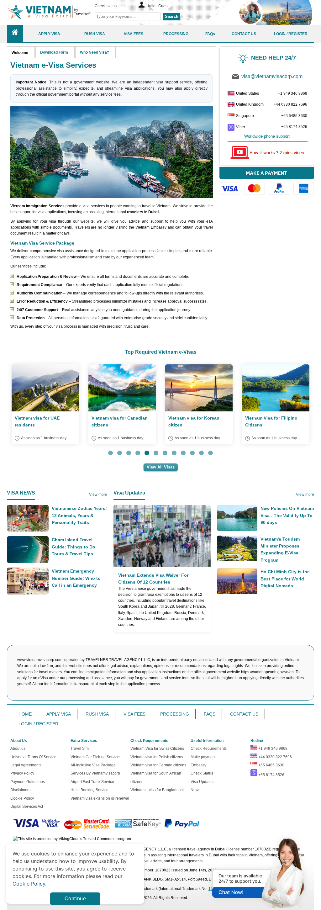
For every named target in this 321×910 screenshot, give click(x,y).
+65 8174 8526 (294, 126)
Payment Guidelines (27, 782)
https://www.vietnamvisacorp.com (49, 12)
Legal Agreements (25, 765)
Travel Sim (80, 748)
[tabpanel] (45, 404)
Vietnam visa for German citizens (158, 765)
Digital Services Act (26, 806)
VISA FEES (134, 714)
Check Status (202, 773)
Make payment (203, 757)
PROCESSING (174, 714)
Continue (75, 898)
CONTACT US (244, 714)
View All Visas (161, 467)
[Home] (15, 33)
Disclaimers (20, 790)
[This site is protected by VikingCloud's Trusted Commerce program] (72, 839)
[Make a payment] (266, 184)
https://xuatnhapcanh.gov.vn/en (267, 672)
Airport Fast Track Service (92, 782)
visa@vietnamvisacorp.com (272, 76)
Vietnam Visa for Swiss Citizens (157, 748)
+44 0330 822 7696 (290, 104)
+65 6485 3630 (294, 116)
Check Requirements (209, 748)
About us (17, 748)
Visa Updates (202, 782)
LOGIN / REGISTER (38, 723)
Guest (163, 6)
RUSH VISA (97, 714)
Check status (106, 6)
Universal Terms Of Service (33, 757)
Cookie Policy (22, 798)
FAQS (209, 714)
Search (171, 16)
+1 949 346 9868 (292, 93)
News (195, 790)
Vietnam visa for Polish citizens (156, 757)
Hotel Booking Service (89, 790)
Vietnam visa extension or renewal (100, 798)
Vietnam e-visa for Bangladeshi (157, 790)
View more (98, 494)
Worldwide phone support (267, 136)
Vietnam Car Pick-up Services (96, 757)
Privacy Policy (22, 773)
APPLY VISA (58, 714)
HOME (25, 714)
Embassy (198, 765)
